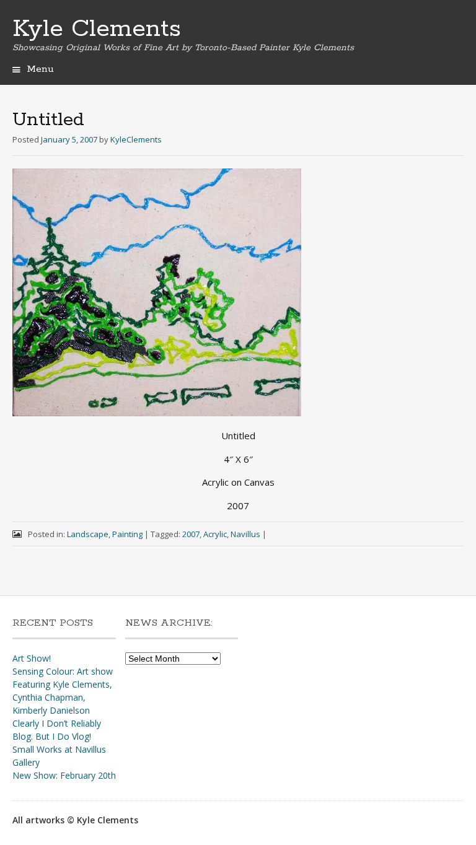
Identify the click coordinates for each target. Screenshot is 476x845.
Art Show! (31, 658)
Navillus (245, 534)
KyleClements (136, 139)
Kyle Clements (96, 29)
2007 (191, 534)
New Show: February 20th (64, 775)
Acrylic (215, 534)
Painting (127, 534)
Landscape (87, 534)
